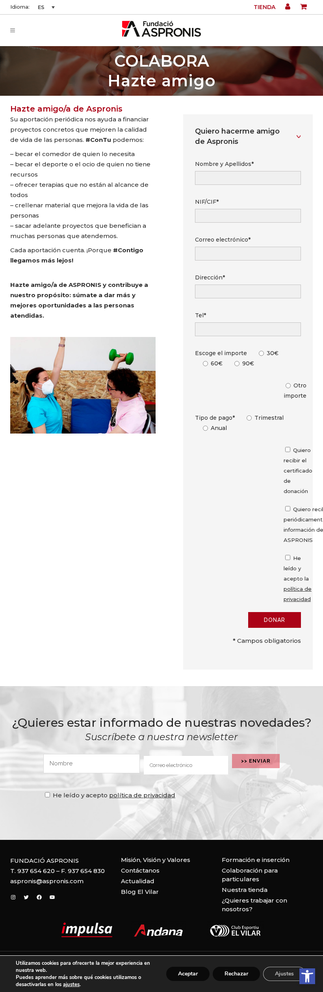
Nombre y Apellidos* (224, 164)
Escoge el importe (221, 353)
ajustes (71, 984)
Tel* (200, 315)
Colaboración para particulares (250, 875)
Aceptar (188, 973)
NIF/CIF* (207, 201)
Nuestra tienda (244, 889)
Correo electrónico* (223, 239)
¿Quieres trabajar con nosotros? (254, 905)
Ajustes (284, 973)
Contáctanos (140, 870)
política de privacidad (142, 795)
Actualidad (137, 881)
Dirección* (210, 277)
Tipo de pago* (215, 417)
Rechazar (236, 973)
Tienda (264, 7)
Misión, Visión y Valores (155, 860)
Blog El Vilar (140, 891)
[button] (307, 976)
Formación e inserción (256, 860)
